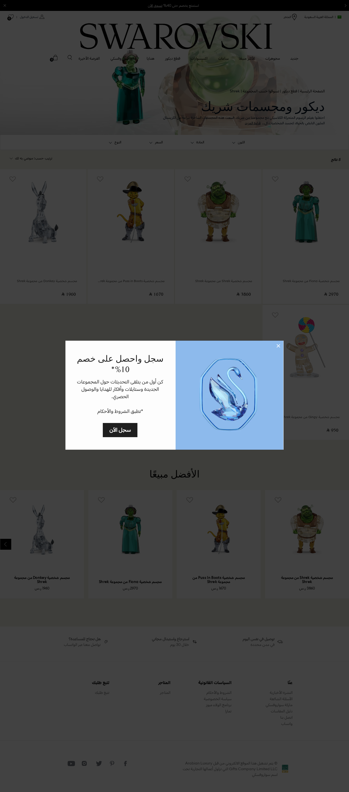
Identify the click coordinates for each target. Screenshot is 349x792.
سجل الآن (120, 429)
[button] (278, 346)
